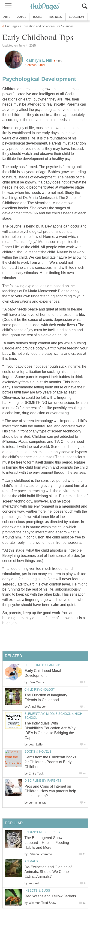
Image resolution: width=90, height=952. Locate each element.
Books (37, 16)
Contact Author (35, 65)
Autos (21, 16)
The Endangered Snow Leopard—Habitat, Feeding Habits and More (46, 842)
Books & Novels (37, 751)
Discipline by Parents (42, 665)
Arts (6, 16)
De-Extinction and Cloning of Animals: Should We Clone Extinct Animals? (48, 872)
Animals (31, 861)
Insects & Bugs (37, 890)
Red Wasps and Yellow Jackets (50, 896)
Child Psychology (39, 689)
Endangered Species (42, 832)
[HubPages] (45, 7)
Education (76, 16)
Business (55, 16)
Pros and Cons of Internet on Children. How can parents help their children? (50, 791)
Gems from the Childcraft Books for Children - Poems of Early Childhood (50, 762)
